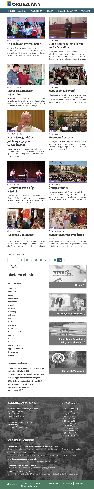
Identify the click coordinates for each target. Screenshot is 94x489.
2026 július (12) (68, 411)
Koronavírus (13, 352)
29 (46, 260)
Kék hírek (12, 325)
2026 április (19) (68, 418)
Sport (10, 295)
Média (50, 11)
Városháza (36, 11)
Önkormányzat (14, 345)
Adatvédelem (67, 483)
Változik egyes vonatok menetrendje (22, 459)
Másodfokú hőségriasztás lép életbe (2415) (25, 381)
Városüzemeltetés (15, 332)
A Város (22, 11)
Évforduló (12, 292)
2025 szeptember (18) (70, 435)
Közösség (12, 312)
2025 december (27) (70, 428)
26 (31, 260)
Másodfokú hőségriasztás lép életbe (21, 465)
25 (27, 260)
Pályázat (11, 315)
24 (22, 260)
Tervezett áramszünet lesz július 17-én (22, 453)
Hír (9, 318)
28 (41, 260)
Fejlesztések (13, 298)
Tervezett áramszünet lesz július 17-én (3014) (26, 374)
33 (64, 260)
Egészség (11, 335)
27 (36, 260)
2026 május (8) (68, 416)
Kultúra (11, 338)
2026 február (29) (69, 423)
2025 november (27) (70, 430)
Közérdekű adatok (67, 11)
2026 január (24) (68, 426)
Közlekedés (12, 322)
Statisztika (12, 302)
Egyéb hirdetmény (15, 348)
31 (55, 260)
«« (10, 260)
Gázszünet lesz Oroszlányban (18, 471)
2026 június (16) (68, 414)
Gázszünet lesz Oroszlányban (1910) (22, 384)
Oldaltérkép (79, 483)
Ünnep (11, 355)
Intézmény (12, 328)
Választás (86, 11)
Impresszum (53, 483)
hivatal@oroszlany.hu (15, 416)
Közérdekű (12, 308)
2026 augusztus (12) (70, 409)
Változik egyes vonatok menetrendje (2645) (25, 378)
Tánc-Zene (12, 288)
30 (50, 260)
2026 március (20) (69, 421)
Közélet (11, 342)
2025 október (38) (69, 433)
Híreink (11, 11)
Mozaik (11, 305)
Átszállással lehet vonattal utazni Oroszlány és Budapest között (32, 447)
